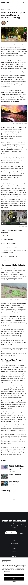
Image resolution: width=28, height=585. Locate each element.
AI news (14, 556)
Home (14, 540)
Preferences (14, 581)
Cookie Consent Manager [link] (6, 560)
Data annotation (14, 545)
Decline (14, 578)
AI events (14, 553)
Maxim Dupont (10, 22)
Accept (14, 575)
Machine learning (5, 9)
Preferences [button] (7, 571)
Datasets (14, 551)
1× (10, 223)
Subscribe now (11, 533)
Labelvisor (5, 2)
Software (14, 548)
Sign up (21, 533)
